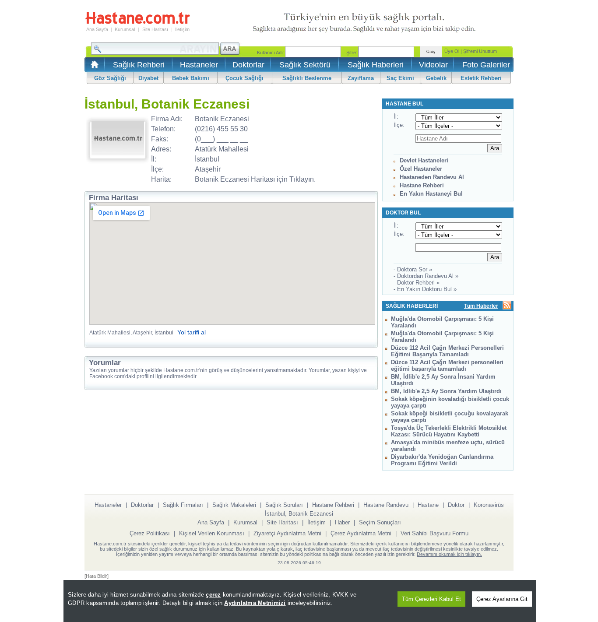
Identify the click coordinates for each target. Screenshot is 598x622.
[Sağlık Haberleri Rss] (507, 306)
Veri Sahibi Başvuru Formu (434, 533)
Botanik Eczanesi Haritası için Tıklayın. (255, 179)
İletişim (182, 29)
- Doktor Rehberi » (417, 282)
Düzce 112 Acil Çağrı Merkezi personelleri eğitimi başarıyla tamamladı (447, 365)
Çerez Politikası (150, 533)
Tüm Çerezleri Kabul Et (431, 599)
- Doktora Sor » (413, 269)
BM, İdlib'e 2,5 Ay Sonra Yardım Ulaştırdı (446, 391)
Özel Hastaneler (421, 168)
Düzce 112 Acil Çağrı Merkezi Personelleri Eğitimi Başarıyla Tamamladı (447, 351)
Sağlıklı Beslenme (306, 78)
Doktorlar (248, 64)
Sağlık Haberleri (376, 64)
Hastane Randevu (385, 505)
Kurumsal (125, 29)
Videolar (433, 64)
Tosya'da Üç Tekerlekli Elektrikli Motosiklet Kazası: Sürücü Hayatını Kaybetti (449, 431)
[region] (299, 601)
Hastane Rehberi (422, 185)
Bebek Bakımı (190, 78)
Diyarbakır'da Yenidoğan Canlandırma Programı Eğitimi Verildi (442, 460)
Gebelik (436, 78)
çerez (213, 594)
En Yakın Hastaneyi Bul (431, 193)
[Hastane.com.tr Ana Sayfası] (93, 67)
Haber (342, 522)
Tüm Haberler (481, 306)
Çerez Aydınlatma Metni (361, 533)
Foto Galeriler (486, 64)
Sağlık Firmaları (183, 505)
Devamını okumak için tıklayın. (449, 554)
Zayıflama (361, 78)
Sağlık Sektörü (305, 64)
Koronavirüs (489, 505)
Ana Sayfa (97, 29)
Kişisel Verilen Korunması (211, 533)
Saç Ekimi (400, 78)
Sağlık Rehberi (139, 64)
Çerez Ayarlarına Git (502, 599)
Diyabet (148, 78)
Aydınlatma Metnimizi (254, 603)
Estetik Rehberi (481, 78)
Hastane (428, 505)
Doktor (456, 505)
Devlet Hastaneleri (424, 160)
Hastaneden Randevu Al (432, 177)
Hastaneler (199, 64)
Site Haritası (155, 29)
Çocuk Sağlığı (244, 78)
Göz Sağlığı (110, 78)
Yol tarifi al (191, 332)
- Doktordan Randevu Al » (426, 276)
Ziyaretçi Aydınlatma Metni (287, 533)
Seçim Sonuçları (380, 522)
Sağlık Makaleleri (234, 505)
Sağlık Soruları (284, 505)
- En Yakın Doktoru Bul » (425, 289)
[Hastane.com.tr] (137, 22)
